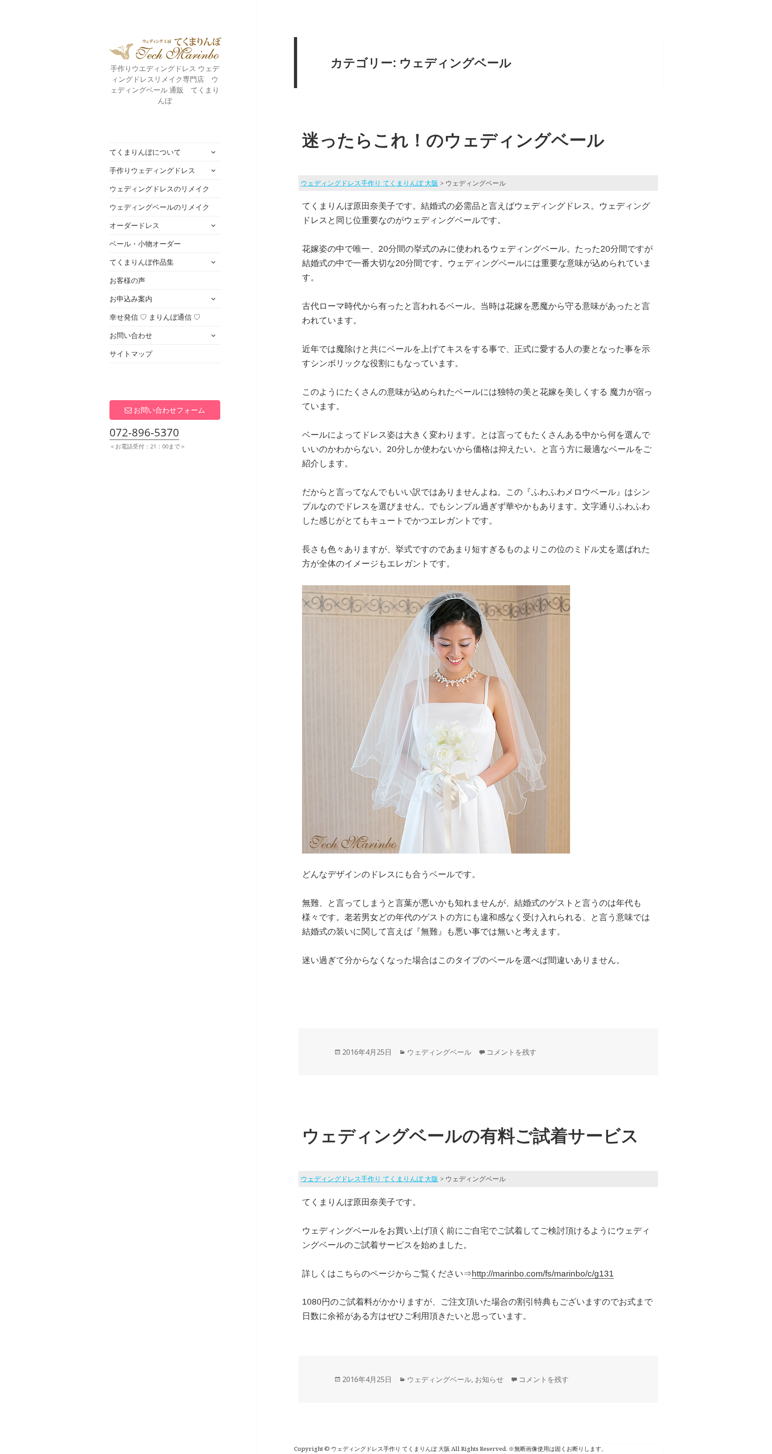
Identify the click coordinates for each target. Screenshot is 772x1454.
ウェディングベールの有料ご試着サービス (470, 1135)
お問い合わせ (130, 335)
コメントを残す (512, 1052)
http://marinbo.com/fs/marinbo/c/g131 (543, 1273)
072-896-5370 (144, 432)
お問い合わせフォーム (168, 410)
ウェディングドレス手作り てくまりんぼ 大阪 (165, 48)
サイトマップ (130, 354)
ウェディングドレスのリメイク (159, 189)
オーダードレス (134, 225)
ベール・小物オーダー (145, 244)
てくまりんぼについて (145, 152)
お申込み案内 (130, 299)
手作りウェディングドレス (152, 170)
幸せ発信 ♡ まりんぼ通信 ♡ (155, 317)
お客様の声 (127, 280)
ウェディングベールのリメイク (159, 207)
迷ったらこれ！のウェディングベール (453, 139)
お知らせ (489, 1379)
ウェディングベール (439, 1052)
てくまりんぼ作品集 (141, 262)
